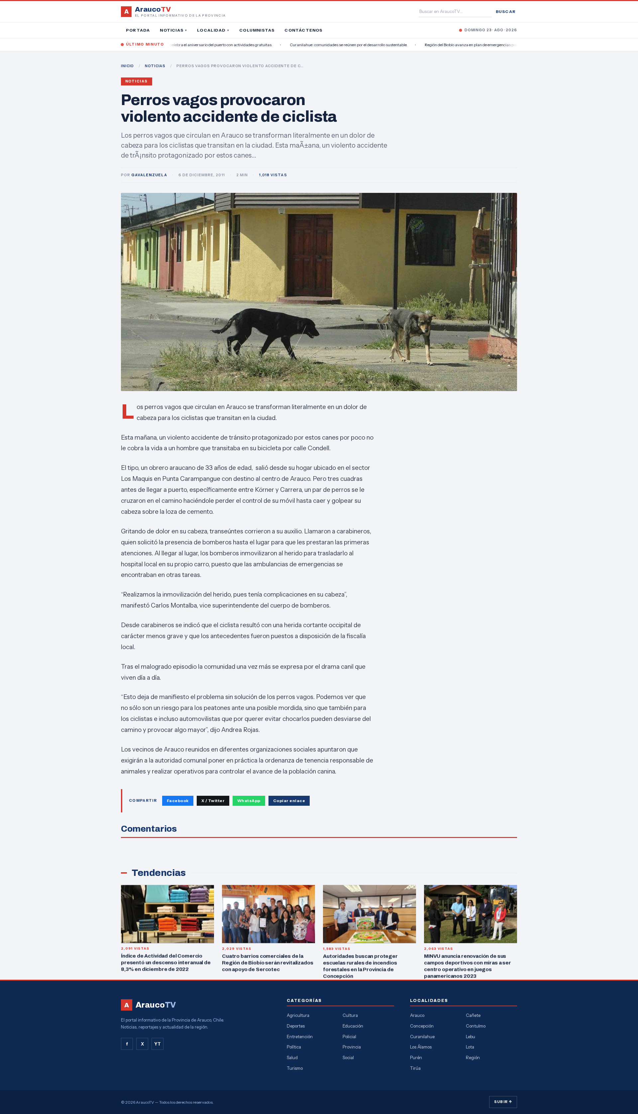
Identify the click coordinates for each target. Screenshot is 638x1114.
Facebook (178, 800)
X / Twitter (213, 800)
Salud (292, 1057)
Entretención (300, 1036)
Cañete (473, 1015)
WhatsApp (249, 800)
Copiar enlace (289, 800)
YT (157, 1043)
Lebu (470, 1036)
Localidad (213, 30)
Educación (353, 1026)
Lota (470, 1046)
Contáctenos (303, 30)
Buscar (506, 11)
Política (294, 1046)
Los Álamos (421, 1046)
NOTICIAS (155, 66)
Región (473, 1057)
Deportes (296, 1026)
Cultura (350, 1015)
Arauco (417, 1015)
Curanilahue (422, 1036)
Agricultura (298, 1015)
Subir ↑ (503, 1101)
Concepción (422, 1026)
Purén (416, 1057)
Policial (349, 1036)
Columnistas (256, 30)
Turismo (295, 1068)
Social (348, 1057)
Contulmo (475, 1026)
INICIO (127, 66)
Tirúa (415, 1068)
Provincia (352, 1046)
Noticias (173, 30)
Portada (138, 30)
